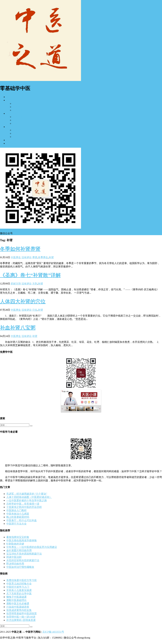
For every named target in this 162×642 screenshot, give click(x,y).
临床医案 (18, 116)
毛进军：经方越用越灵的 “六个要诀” (26, 493)
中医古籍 (11, 140)
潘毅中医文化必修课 (17, 603)
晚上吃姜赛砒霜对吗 (17, 517)
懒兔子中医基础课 (16, 597)
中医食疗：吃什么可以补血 (21, 520)
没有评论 (27, 257)
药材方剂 (18, 120)
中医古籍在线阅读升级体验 (21, 540)
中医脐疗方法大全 (16, 523)
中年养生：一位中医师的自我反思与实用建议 (31, 547)
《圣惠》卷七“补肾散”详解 (30, 275)
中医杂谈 (11, 143)
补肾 (51, 257)
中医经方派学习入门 (17, 587)
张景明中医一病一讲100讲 (20, 616)
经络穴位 (18, 123)
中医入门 (11, 100)
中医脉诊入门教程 (16, 510)
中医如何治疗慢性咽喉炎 (20, 567)
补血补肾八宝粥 (17, 327)
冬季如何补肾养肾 (20, 249)
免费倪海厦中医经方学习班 (21, 580)
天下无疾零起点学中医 (19, 593)
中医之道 (11, 113)
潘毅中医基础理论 (16, 600)
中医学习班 (19, 106)
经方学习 (18, 103)
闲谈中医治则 (14, 557)
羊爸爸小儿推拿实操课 (19, 590)
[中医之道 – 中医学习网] (40, 80)
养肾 (34, 257)
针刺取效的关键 (15, 543)
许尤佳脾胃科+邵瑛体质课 (21, 620)
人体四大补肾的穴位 (23, 301)
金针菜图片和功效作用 (19, 550)
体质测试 (18, 130)
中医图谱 (18, 110)
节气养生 (18, 136)
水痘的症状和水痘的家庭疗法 (22, 560)
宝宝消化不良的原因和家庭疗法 (24, 553)
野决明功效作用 (15, 563)
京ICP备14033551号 (53, 631)
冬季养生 (43, 257)
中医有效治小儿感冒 (17, 513)
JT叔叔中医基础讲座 (17, 606)
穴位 (34, 310)
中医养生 (11, 126)
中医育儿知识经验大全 (19, 583)
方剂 (34, 283)
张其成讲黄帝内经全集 (19, 610)
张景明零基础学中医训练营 (21, 613)
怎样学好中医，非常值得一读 (22, 503)
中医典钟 (18, 133)
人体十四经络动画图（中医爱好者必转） (29, 497)
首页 (8, 97)
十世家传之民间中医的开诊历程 (24, 507)
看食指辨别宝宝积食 (17, 537)
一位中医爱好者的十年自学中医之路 (26, 500)
